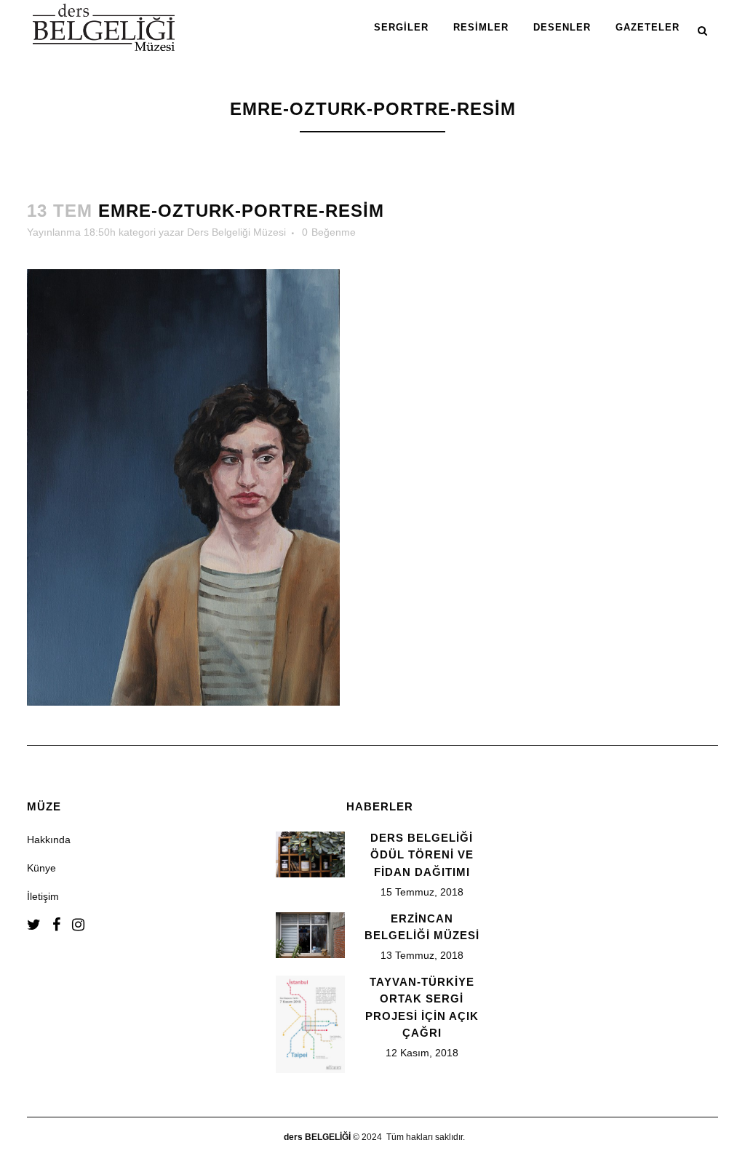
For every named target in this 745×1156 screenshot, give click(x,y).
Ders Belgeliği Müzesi (236, 232)
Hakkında (49, 839)
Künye (41, 868)
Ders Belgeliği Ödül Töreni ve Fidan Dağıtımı (422, 855)
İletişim (43, 896)
